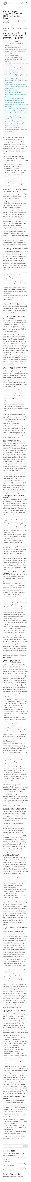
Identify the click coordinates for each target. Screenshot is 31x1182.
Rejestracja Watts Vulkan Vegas (13, 47)
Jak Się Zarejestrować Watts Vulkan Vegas (15, 49)
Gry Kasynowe (8, 65)
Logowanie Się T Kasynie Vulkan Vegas (14, 102)
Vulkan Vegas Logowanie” (11, 90)
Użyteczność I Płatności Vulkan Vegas (14, 98)
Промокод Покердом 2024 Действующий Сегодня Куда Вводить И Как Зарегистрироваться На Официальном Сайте (14, 1155)
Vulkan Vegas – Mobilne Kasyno (13, 116)
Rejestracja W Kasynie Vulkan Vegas (14, 78)
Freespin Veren (6, 1159)
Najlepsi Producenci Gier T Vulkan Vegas (15, 84)
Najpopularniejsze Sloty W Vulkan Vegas (15, 122)
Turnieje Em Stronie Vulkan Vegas (13, 57)
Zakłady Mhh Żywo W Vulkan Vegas (13, 100)
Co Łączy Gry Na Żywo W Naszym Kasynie (15, 67)
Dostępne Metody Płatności (12, 55)
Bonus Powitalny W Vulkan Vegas (13, 92)
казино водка (6, 1161)
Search (25, 1146)
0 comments (6, 22)
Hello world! (20, 1176)
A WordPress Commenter (9, 1176)
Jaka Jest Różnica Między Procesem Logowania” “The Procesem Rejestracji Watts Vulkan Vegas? (16, 129)
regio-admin (7, 21)
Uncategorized (22, 21)
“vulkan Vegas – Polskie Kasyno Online (14, 73)
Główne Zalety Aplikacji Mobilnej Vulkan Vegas (16, 63)
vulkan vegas (6, 246)
